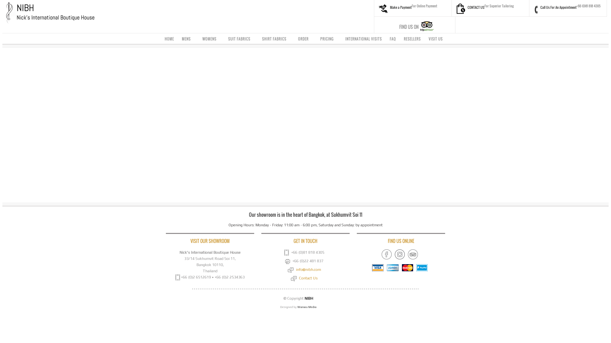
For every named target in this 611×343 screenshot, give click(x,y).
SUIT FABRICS (237, 39)
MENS (184, 39)
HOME (169, 38)
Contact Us (308, 278)
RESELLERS (412, 38)
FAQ (393, 38)
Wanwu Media (306, 307)
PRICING (325, 39)
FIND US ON (409, 27)
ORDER (302, 39)
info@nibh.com (308, 269)
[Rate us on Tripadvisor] (413, 254)
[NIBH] (50, 12)
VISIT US (436, 38)
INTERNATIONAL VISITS (363, 38)
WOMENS (207, 39)
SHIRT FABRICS (272, 39)
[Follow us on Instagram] (400, 254)
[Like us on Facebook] (387, 254)
